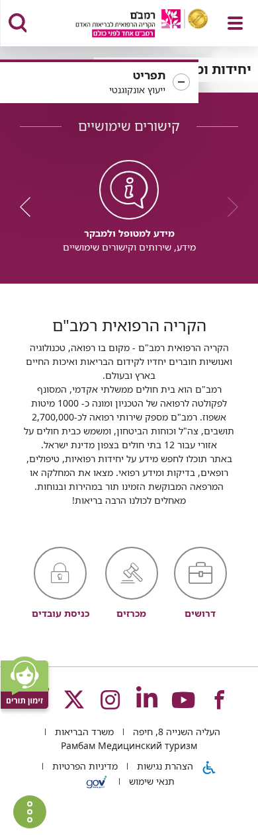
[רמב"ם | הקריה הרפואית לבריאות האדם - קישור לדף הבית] (125, 25)
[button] (99, 82)
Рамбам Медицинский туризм (129, 745)
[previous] (228, 206)
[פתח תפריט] (235, 23)
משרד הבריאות (83, 731)
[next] (29, 206)
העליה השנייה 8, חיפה (175, 731)
